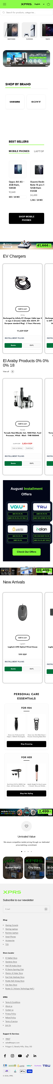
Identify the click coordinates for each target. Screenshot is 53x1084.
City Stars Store (11, 985)
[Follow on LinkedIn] (35, 1056)
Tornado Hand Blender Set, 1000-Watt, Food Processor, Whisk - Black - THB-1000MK (22, 434)
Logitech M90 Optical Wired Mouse (22, 647)
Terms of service (11, 1021)
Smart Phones (10, 936)
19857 (7, 1039)
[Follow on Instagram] (12, 1056)
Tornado (22, 430)
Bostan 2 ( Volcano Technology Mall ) (19, 988)
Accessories (9, 940)
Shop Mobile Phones (26, 218)
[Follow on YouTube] (20, 1056)
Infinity (23, 315)
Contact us (9, 1010)
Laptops (40, 151)
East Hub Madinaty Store (14, 977)
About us (8, 1006)
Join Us (8, 1025)
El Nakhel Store (11, 958)
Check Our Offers (26, 552)
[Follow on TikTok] (27, 1056)
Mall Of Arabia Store (13, 965)
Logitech (22, 644)
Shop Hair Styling (26, 793)
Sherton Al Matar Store (14, 973)
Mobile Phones (19, 151)
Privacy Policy (10, 1013)
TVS (7, 944)
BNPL (32, 345)
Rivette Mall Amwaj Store (14, 981)
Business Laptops (11, 932)
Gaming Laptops (11, 929)
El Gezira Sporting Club (14, 969)
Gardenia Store (11, 961)
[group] (26, 244)
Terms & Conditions (12, 1002)
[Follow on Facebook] (5, 1056)
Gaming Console (11, 925)
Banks (13, 345)
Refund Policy (10, 1017)
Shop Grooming (26, 744)
